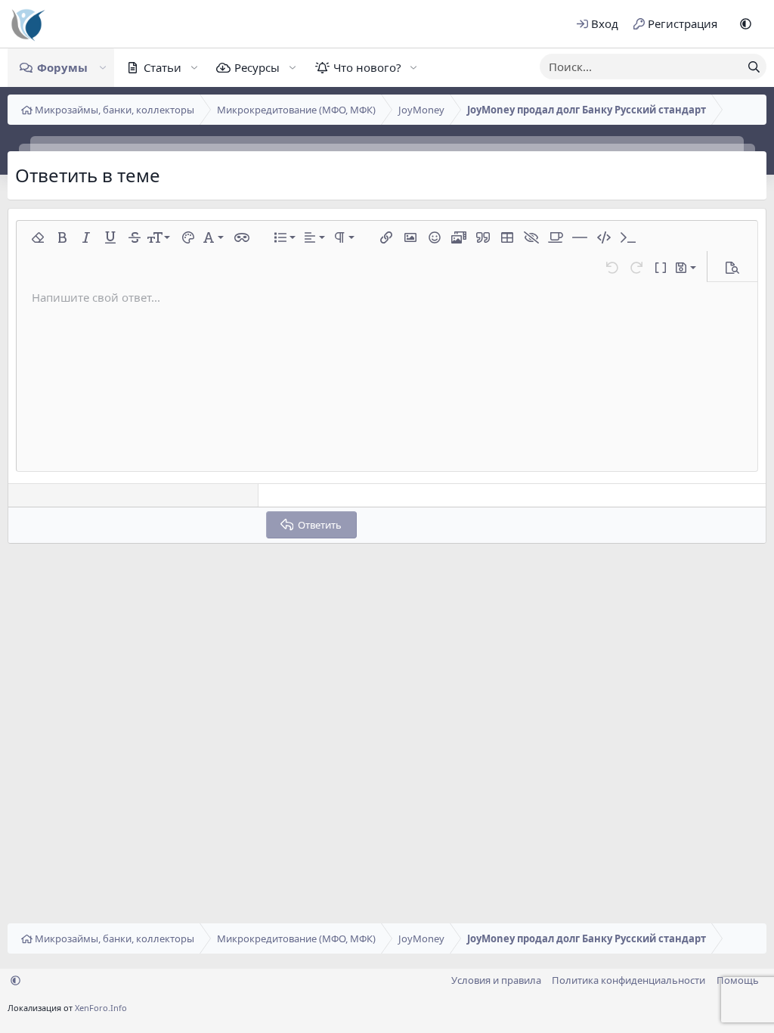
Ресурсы (257, 67)
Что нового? (367, 67)
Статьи (162, 67)
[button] (745, 24)
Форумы (62, 67)
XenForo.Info (101, 1007)
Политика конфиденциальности (628, 980)
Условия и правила (496, 980)
